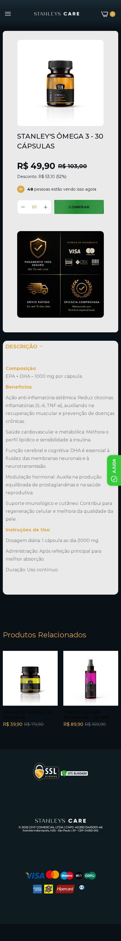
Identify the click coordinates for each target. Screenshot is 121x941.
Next (111, 698)
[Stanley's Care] (56, 14)
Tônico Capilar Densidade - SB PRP (86, 715)
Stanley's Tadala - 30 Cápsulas (28, 715)
